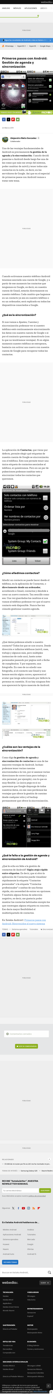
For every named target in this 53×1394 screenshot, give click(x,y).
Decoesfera (7, 1349)
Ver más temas (10, 1262)
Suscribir (45, 1190)
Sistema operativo (19, 929)
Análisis (30, 1229)
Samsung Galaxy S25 (29, 1170)
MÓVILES (17, 8)
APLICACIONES (30, 8)
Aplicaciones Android (12, 1234)
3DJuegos (31, 1296)
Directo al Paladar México (13, 1376)
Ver (28, 1046)
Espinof (30, 1316)
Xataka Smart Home (11, 1307)
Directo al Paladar (10, 1329)
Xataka (5, 1296)
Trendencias (8, 1345)
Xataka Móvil (8, 1299)
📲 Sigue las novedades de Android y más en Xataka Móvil (25, 40)
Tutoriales (34, 929)
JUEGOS (43, 8)
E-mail (18, 119)
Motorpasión (32, 1329)
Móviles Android (9, 1229)
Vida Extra (31, 1299)
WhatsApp (9, 46)
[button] (25, 138)
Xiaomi (5, 1249)
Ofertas (30, 1249)
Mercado (31, 1239)
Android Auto (8, 1254)
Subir (43, 1282)
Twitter (8, 119)
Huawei (6, 1244)
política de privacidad (37, 1196)
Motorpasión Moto (34, 1332)
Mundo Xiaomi (8, 1310)
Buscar (49, 1272)
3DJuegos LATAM (34, 1365)
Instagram (28, 1208)
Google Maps (45, 46)
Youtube (23, 1208)
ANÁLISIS (6, 8)
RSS (34, 1208)
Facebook (4, 119)
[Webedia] (47, 2)
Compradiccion (9, 1352)
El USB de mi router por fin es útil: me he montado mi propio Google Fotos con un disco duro (28, 1164)
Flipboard (13, 119)
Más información (40, 1391)
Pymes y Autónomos (35, 1349)
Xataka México (9, 1365)
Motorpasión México (35, 1376)
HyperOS (32, 46)
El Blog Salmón (33, 1345)
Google (30, 1244)
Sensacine (31, 1312)
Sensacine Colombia (35, 1373)
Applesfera (7, 1303)
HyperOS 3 (21, 46)
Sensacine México (34, 1369)
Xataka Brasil (8, 1369)
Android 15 (31, 1254)
